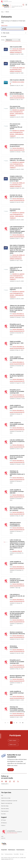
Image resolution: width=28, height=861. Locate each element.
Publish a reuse (12, 744)
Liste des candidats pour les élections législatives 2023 (17, 376)
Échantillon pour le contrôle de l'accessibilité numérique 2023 (17, 391)
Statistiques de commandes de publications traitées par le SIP (17, 473)
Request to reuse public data (6, 803)
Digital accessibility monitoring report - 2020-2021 (17, 343)
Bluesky (2, 781)
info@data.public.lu (4, 783)
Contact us (3, 825)
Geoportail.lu (4, 849)
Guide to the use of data (5, 798)
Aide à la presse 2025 (16, 46)
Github (14, 781)
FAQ (2, 795)
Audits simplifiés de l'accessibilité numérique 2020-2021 (17, 491)
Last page (23, 722)
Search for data (23, 4)
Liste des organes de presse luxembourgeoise (17, 93)
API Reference (4, 822)
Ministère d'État (16, 551)
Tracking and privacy (9, 854)
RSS (18, 781)
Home (2, 11)
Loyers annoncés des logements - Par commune (17, 159)
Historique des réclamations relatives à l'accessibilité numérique (17, 709)
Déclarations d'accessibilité (14, 646)
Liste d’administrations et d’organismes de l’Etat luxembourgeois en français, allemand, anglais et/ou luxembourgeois (17, 230)
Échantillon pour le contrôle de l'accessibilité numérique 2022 (17, 661)
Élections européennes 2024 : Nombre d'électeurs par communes (17, 508)
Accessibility (16, 854)
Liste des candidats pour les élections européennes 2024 (17, 441)
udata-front (3, 838)
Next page (20, 722)
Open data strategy (4, 805)
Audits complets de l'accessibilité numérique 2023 (17, 407)
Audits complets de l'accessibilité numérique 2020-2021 (17, 424)
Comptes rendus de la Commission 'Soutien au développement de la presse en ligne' (16, 179)
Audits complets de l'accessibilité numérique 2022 (17, 358)
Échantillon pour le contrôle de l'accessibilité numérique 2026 (17, 580)
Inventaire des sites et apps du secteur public (16, 195)
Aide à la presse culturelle (17, 80)
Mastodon (10, 781)
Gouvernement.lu (20, 849)
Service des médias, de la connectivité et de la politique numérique (17, 50)
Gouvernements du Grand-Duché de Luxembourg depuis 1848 (17, 457)
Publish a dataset (12, 740)
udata (2, 836)
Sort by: (2, 39)
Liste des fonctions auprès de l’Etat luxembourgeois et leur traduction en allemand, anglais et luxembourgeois (17, 615)
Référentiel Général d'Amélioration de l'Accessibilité (15, 524)
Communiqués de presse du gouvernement (17, 145)
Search (25, 28)
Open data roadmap (5, 808)
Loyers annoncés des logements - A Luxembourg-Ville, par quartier (16, 270)
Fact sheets (3, 813)
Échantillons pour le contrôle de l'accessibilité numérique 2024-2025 (17, 326)
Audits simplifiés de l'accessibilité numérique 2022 (17, 693)
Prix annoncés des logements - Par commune (17, 107)
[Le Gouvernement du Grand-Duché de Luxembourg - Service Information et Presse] (12, 831)
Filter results (6, 33)
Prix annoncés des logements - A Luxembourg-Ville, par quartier (16, 126)
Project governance (4, 811)
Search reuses (4, 25)
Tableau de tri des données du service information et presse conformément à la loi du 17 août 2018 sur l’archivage (17, 308)
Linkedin (6, 781)
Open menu (26, 4)
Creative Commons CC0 (5, 859)
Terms (2, 854)
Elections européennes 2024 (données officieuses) (17, 632)
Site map (21, 854)
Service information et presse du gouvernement (17, 96)
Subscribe (10, 769)
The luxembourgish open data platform (17, 7)
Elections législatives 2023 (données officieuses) (17, 676)
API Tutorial (3, 820)
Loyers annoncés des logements (16, 288)
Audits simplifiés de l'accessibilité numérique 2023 (17, 563)
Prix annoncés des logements (15, 209)
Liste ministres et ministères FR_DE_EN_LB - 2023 (17, 596)
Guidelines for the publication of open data (9, 800)
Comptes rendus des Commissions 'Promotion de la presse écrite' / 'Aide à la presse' (17, 63)
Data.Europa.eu (11, 849)
